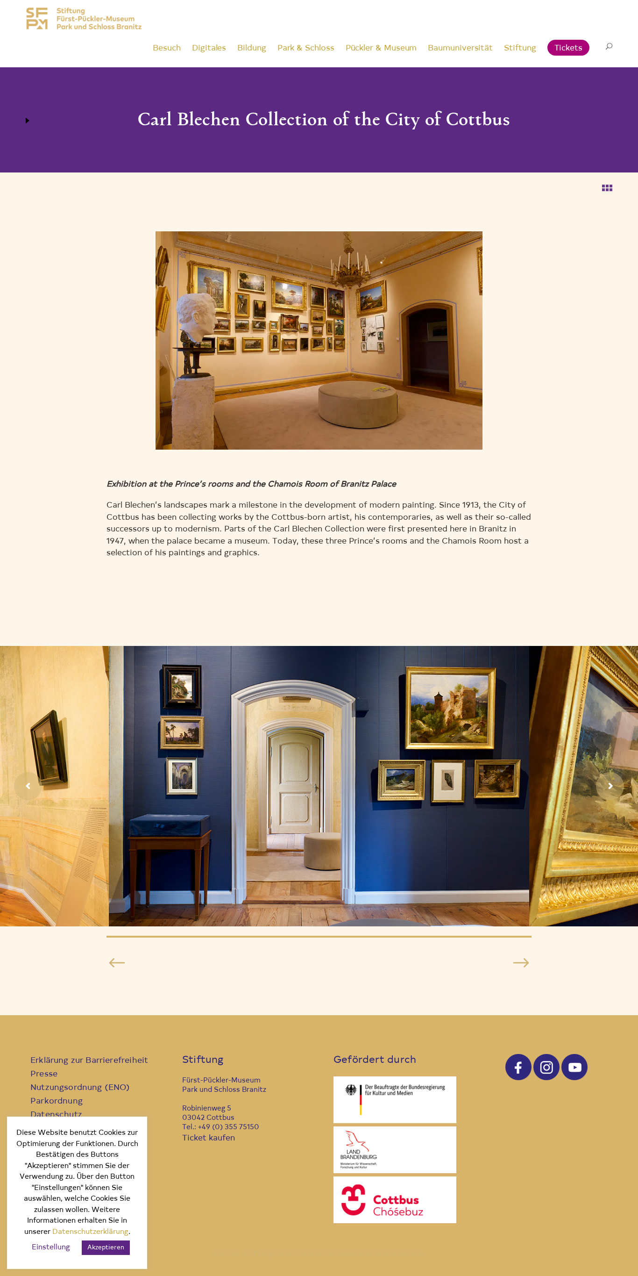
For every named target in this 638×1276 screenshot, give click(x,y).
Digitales (209, 48)
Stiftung (520, 48)
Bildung (251, 48)
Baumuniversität (460, 48)
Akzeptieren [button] (105, 1248)
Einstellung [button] (51, 1247)
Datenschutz (56, 1115)
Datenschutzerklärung (90, 1232)
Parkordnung (56, 1101)
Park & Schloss (305, 48)
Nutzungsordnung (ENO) (80, 1088)
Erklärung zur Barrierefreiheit (89, 1061)
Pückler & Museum (381, 48)
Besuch (167, 48)
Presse (43, 1074)
